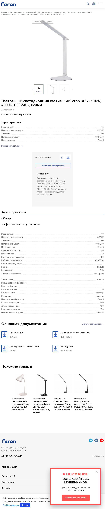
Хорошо (25, 505)
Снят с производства (42, 22)
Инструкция (67, 346)
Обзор (6, 218)
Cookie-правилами (11, 505)
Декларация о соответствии (25, 346)
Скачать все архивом (92, 324)
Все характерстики (10, 146)
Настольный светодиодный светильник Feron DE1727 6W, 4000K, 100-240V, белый (62, 404)
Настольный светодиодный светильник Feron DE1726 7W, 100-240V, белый (20, 404)
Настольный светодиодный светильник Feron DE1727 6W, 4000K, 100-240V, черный (83, 404)
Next (72, 90)
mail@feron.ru (98, 456)
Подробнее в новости (75, 497)
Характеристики (13, 212)
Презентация (16, 332)
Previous (32, 90)
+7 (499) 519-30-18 (11, 456)
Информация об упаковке (20, 224)
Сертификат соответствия (75, 332)
